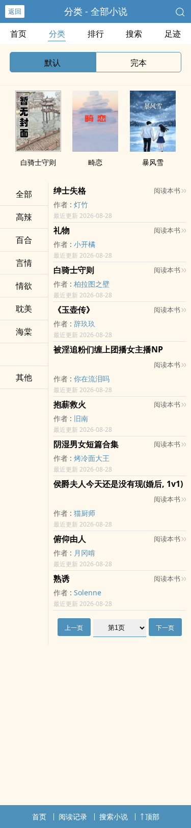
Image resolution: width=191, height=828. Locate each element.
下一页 (165, 627)
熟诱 (61, 578)
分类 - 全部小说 (95, 11)
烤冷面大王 (92, 458)
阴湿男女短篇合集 (86, 444)
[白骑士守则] (38, 148)
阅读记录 (73, 816)
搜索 (134, 33)
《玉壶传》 (73, 309)
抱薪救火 (69, 404)
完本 (138, 62)
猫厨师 (84, 513)
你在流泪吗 (92, 378)
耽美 (24, 308)
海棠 (24, 331)
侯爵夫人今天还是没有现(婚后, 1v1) (118, 483)
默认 (52, 62)
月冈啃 (84, 553)
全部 (24, 194)
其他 (24, 377)
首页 (18, 33)
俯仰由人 (69, 538)
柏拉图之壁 (92, 284)
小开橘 (84, 244)
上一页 (74, 627)
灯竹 (81, 204)
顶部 (152, 816)
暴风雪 (152, 162)
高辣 (24, 217)
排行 (96, 33)
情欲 (24, 285)
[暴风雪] (153, 148)
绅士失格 (69, 190)
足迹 (173, 33)
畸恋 (95, 162)
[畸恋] (95, 148)
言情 (24, 262)
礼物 (61, 230)
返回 (14, 11)
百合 (24, 239)
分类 (57, 33)
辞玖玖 (84, 323)
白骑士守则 (38, 162)
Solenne (87, 592)
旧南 (81, 418)
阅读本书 (167, 190)
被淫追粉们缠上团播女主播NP (108, 349)
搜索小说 (113, 816)
